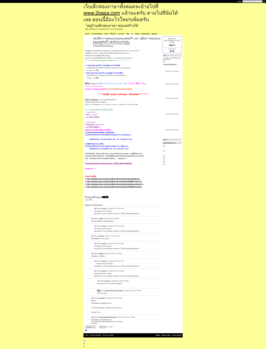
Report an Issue (166, 335)
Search (264, 1)
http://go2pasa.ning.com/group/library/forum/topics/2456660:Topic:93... (114, 187)
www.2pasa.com (101, 12)
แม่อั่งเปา (104, 208)
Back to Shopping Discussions (104, 46)
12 (101, 327)
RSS (86, 330)
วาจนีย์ (101, 218)
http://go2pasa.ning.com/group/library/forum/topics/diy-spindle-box (113, 179)
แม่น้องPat (102, 298)
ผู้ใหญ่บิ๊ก (98, 335)
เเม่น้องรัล (101, 236)
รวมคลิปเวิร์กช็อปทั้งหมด (170, 64)
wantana (101, 253)
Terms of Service (177, 335)
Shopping (127, 44)
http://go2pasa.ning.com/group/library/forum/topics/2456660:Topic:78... (114, 181)
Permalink (95, 208)
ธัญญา (101, 44)
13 (104, 327)
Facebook (98, 197)
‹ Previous (89, 327)
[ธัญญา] (88, 43)
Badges (158, 335)
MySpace (90, 197)
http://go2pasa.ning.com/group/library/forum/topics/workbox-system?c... (115, 184)
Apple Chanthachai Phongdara (114, 290)
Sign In (239, 1)
